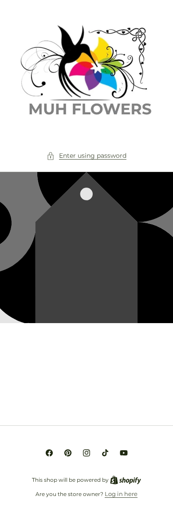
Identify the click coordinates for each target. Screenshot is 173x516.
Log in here (121, 493)
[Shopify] (125, 479)
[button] (86, 155)
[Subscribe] (147, 397)
